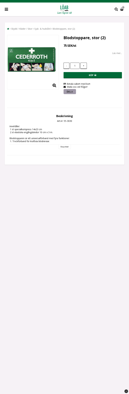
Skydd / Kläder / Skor (21, 28)
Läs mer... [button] (117, 53)
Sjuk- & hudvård (42, 28)
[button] (122, 9)
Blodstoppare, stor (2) (64, 28)
